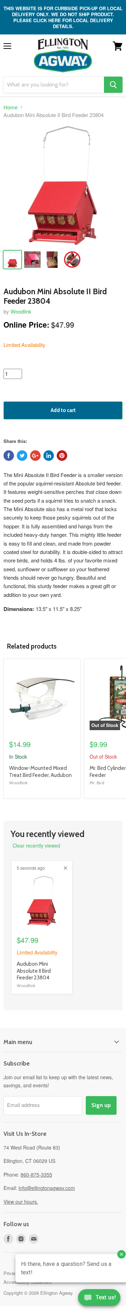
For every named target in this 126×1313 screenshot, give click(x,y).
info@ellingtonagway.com (47, 1187)
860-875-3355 (36, 1174)
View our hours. (21, 1201)
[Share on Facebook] (9, 455)
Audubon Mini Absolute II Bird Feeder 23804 (34, 971)
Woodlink (20, 311)
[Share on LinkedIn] (48, 455)
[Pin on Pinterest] (62, 455)
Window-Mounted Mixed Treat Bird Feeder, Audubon (40, 771)
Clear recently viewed (36, 845)
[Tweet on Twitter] (22, 455)
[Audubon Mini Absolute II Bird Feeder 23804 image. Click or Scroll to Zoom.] (63, 185)
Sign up (101, 1105)
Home (11, 107)
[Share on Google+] (35, 455)
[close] (65, 867)
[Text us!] (99, 1299)
